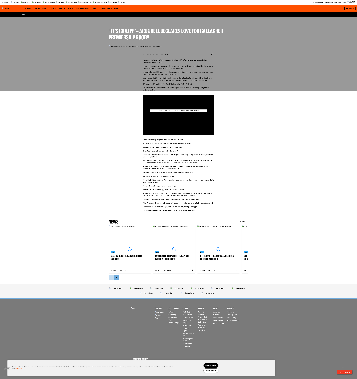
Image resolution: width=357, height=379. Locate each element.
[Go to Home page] (9, 8)
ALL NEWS (242, 221)
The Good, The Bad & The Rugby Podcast (177, 84)
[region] (141, 368)
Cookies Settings (211, 370)
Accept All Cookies (210, 365)
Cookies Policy (19, 368)
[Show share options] (211, 54)
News (22, 14)
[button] (7, 368)
